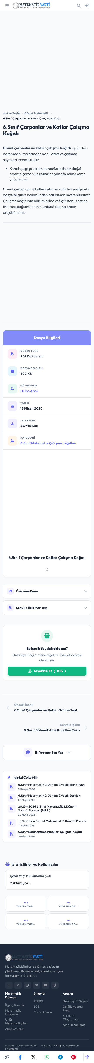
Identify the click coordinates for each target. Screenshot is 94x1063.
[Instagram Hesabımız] (27, 985)
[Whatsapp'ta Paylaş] (47, 1057)
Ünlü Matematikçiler (16, 1021)
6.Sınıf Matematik (36, 113)
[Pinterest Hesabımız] (36, 985)
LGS (37, 1006)
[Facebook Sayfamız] (9, 985)
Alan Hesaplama (74, 1025)
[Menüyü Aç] (7, 6)
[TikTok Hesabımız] (55, 985)
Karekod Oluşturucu (71, 1017)
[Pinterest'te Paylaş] (73, 1057)
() (49, 671)
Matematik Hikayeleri (13, 1012)
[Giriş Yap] (87, 6)
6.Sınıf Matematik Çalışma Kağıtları (48, 443)
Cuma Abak (29, 391)
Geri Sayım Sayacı (75, 1001)
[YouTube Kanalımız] (45, 985)
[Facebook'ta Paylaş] (20, 1057)
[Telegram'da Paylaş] (60, 1057)
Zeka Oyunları (14, 1029)
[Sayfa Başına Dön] (87, 1057)
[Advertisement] (47, 59)
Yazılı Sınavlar (43, 1012)
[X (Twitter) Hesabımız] (18, 985)
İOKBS (38, 1001)
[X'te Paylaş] (33, 1057)
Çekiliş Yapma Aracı (73, 1008)
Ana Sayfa (12, 113)
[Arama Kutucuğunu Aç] (79, 6)
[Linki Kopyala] (6, 1057)
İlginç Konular (15, 1005)
